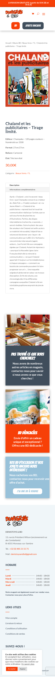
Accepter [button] (12, 669)
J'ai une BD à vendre (27, 491)
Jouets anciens (33, 25)
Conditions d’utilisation (16, 628)
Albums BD (16, 43)
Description (14, 185)
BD (15, 25)
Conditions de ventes (15, 633)
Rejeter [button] (22, 669)
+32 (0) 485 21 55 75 (19, 548)
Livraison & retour (13, 623)
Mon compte (11, 618)
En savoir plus (27, 664)
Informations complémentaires (22, 189)
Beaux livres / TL (28, 43)
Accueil (8, 43)
